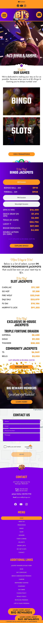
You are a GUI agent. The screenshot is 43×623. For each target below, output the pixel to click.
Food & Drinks (21, 539)
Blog (21, 569)
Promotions (22, 525)
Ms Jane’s (21, 542)
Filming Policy (21, 593)
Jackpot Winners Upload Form (21, 566)
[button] (4, 15)
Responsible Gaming (21, 583)
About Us (21, 521)
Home (21, 518)
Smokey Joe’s (21, 546)
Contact (21, 552)
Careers (21, 579)
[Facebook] (18, 5)
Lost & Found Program (21, 603)
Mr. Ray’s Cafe (21, 549)
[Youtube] (21, 5)
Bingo (21, 101)
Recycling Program (21, 600)
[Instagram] (25, 5)
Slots (22, 131)
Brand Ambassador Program (21, 576)
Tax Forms (21, 590)
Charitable (21, 586)
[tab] (21, 182)
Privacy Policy (21, 596)
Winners (21, 535)
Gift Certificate (21, 572)
